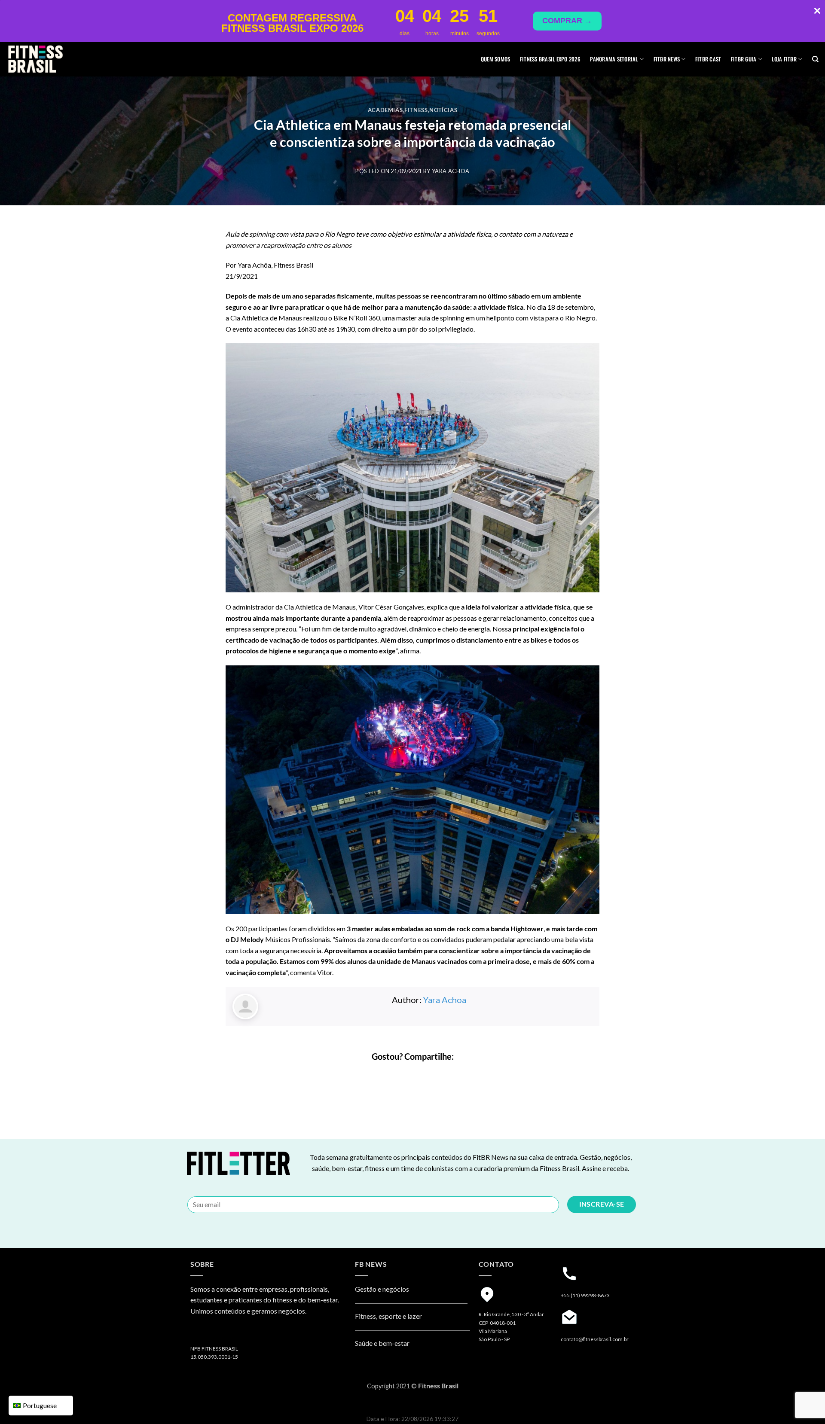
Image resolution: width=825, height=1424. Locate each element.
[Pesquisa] (815, 59)
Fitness (416, 110)
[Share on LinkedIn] (436, 1074)
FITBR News (667, 59)
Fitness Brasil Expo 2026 (550, 59)
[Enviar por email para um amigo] (420, 1074)
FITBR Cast (708, 59)
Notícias (443, 110)
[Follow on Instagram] (198, 1333)
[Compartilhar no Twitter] (405, 1074)
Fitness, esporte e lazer (388, 1316)
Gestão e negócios (382, 1289)
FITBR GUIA (744, 59)
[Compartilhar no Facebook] (389, 1074)
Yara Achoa (451, 171)
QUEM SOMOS (495, 59)
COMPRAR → (567, 20)
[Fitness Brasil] (49, 59)
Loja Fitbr (784, 59)
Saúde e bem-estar (382, 1343)
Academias (385, 110)
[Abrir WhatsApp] (803, 1402)
